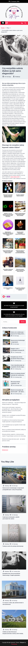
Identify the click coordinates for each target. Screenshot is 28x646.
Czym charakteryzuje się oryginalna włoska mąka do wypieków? (17, 366)
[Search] (25, 23)
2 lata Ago (15, 514)
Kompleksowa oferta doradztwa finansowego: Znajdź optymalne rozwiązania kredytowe (13, 420)
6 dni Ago (16, 344)
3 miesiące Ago (18, 385)
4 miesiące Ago (18, 393)
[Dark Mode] (22, 23)
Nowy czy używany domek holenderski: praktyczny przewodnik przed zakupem (14, 430)
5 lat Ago (8, 76)
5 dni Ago (16, 335)
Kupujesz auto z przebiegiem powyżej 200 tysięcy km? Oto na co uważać (13, 416)
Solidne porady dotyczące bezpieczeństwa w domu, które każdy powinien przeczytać (13, 633)
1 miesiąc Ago (17, 352)
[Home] (3, 22)
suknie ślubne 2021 (14, 176)
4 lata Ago (15, 544)
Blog (8, 296)
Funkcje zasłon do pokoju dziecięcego (13, 546)
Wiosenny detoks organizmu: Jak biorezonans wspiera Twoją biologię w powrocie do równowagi (14, 435)
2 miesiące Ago (18, 377)
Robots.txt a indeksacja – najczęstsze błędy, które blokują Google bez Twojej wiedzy (14, 403)
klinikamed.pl (5, 450)
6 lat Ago (15, 600)
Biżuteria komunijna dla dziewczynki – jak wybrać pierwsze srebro (17, 391)
